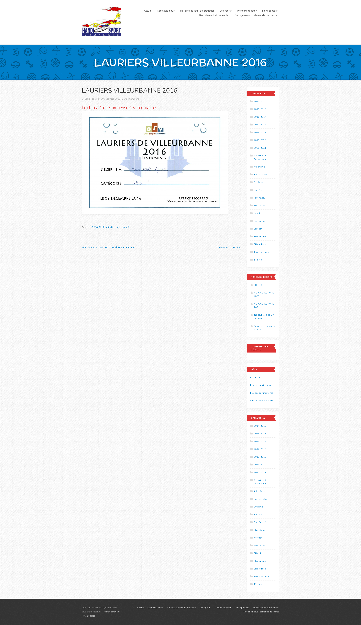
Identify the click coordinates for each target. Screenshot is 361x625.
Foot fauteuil (260, 197)
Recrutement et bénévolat (214, 15)
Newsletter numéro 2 (228, 247)
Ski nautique (260, 236)
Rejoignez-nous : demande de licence (256, 15)
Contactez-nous (166, 10)
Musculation (260, 205)
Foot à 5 (258, 190)
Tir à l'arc (258, 259)
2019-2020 (260, 140)
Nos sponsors (270, 10)
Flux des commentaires (261, 392)
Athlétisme (259, 166)
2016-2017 (98, 227)
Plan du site (89, 615)
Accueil (148, 10)
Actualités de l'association (118, 227)
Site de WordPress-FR (261, 400)
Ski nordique (260, 244)
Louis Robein (91, 98)
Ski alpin (258, 228)
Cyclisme (258, 182)
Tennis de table (261, 252)
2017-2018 (260, 124)
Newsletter (259, 221)
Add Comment (131, 98)
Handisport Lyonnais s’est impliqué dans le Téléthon (108, 247)
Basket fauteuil (261, 174)
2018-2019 (260, 132)
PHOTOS (258, 285)
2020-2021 (260, 147)
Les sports (226, 10)
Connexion (255, 377)
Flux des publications (260, 385)
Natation (258, 213)
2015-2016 (260, 109)
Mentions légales (247, 10)
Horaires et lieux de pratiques (197, 10)
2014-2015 (260, 101)
